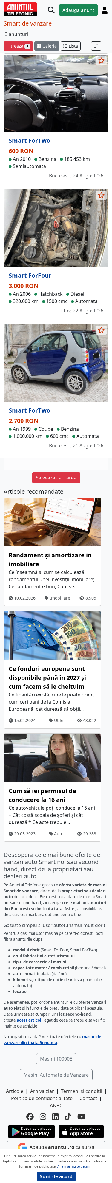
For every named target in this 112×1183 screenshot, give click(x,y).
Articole (14, 1091)
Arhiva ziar (42, 1091)
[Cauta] (51, 9)
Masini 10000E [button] (56, 1058)
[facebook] (30, 1116)
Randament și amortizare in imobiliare (50, 559)
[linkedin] (55, 1116)
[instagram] (43, 1116)
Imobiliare (59, 598)
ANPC (56, 1105)
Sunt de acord (56, 1176)
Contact (88, 1098)
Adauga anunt (78, 10)
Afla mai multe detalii (73, 1166)
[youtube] (81, 1116)
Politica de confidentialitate (42, 1098)
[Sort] (96, 46)
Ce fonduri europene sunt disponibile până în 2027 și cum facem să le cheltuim (47, 677)
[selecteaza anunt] (101, 60)
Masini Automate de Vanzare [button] (56, 1075)
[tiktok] (68, 1116)
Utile (58, 720)
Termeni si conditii (81, 1091)
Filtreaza (17, 46)
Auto (58, 833)
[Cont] (104, 10)
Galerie (49, 46)
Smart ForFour (30, 275)
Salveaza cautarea (56, 477)
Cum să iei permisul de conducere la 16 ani (42, 795)
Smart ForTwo (29, 140)
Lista (72, 46)
